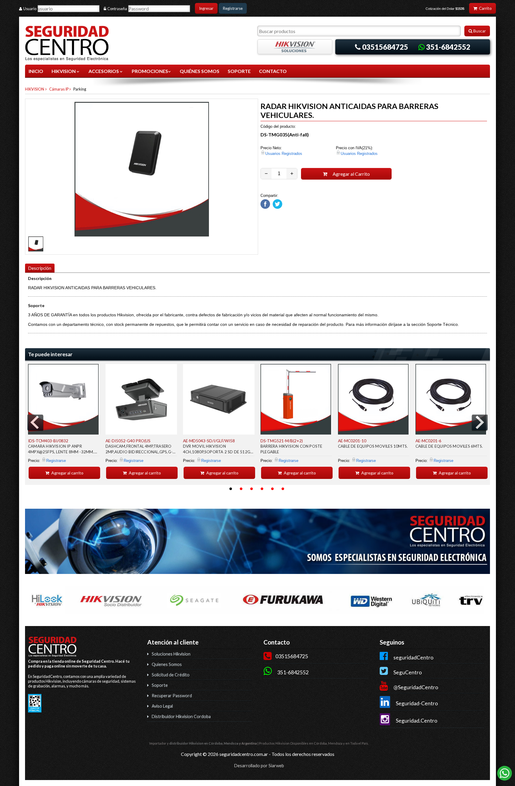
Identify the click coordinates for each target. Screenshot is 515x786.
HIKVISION (64, 71)
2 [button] (241, 489)
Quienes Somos (167, 664)
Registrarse (233, 8)
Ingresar (206, 8)
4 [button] (262, 489)
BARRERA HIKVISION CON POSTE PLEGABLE (291, 449)
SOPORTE (239, 71)
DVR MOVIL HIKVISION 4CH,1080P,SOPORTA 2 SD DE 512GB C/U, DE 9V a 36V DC (218, 450)
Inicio (36, 71)
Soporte (160, 685)
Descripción (39, 268)
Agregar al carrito (66, 472)
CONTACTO (273, 71)
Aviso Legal (162, 706)
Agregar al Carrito (351, 174)
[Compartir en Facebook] (265, 207)
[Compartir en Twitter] (276, 207)
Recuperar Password (172, 695)
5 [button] (272, 489)
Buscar (479, 31)
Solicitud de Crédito (171, 674)
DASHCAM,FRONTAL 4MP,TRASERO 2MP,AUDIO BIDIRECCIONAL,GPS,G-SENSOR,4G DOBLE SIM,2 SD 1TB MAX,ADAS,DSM (139, 450)
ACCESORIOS (104, 71)
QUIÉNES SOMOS (199, 71)
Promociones (150, 71)
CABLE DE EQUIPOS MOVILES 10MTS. (373, 446)
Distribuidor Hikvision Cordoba (181, 716)
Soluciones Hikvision (171, 653)
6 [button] (283, 489)
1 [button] (231, 489)
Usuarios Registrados (283, 153)
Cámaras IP (59, 89)
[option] (64, 421)
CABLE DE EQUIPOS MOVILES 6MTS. (449, 446)
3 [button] (252, 489)
